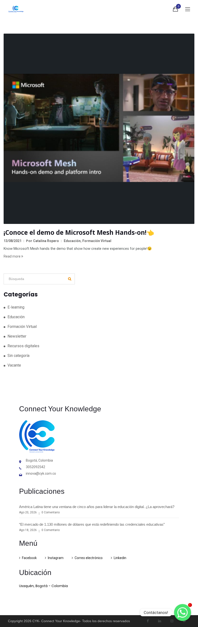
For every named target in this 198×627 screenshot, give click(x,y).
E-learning (15, 307)
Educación (72, 241)
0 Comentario (51, 512)
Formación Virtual (96, 241)
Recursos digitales (23, 346)
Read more (12, 256)
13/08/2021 (12, 241)
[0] (175, 10)
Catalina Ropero (46, 241)
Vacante (14, 365)
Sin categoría (18, 355)
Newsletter (16, 336)
